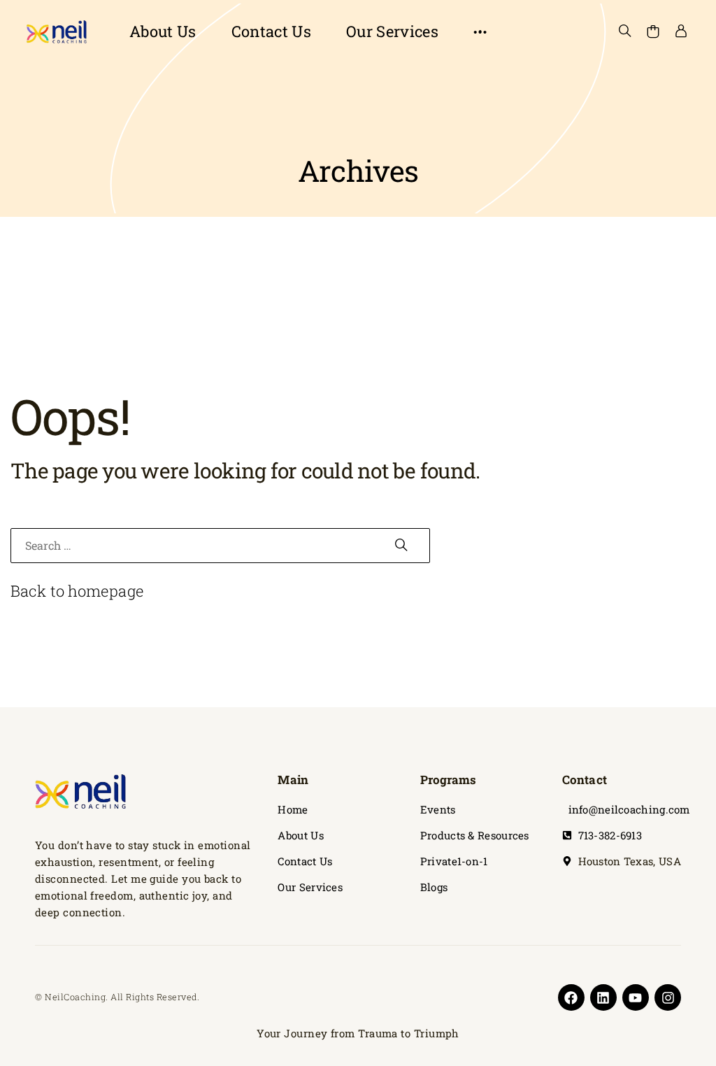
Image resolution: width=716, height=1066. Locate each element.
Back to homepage (77, 591)
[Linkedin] (603, 997)
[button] (480, 31)
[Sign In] (681, 31)
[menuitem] (163, 31)
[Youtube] (635, 997)
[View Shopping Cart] (653, 31)
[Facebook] (571, 997)
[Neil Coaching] (56, 31)
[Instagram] (667, 997)
